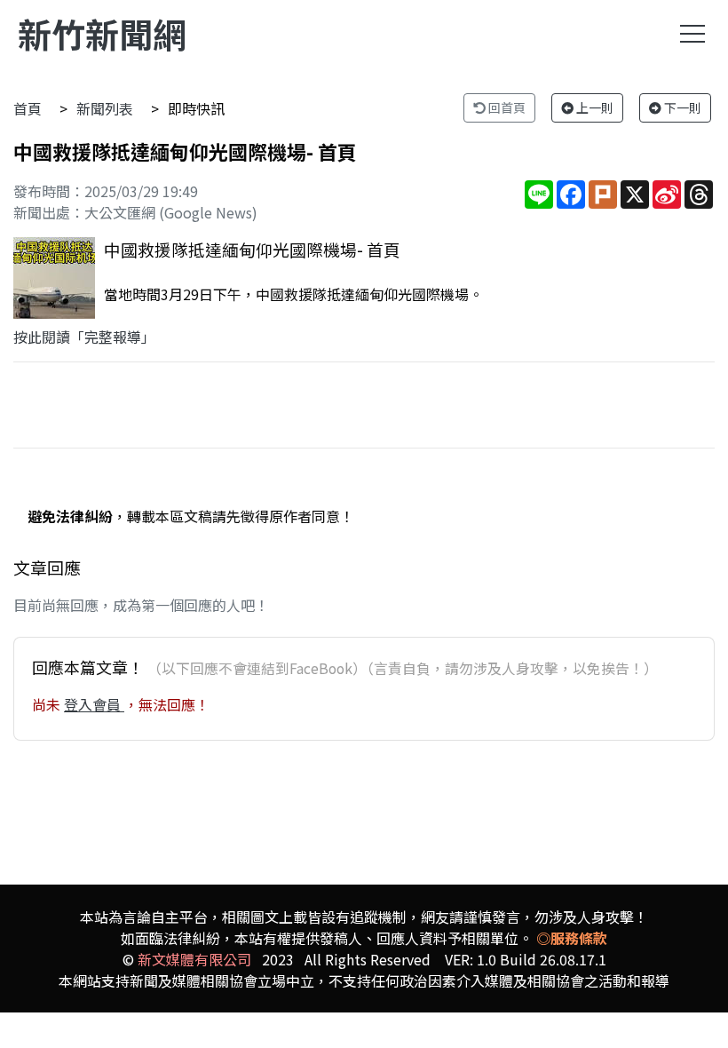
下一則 (681, 107)
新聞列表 (104, 108)
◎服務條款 (571, 938)
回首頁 (506, 107)
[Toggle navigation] (692, 34)
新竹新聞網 (102, 33)
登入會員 (94, 704)
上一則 (593, 107)
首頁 (27, 108)
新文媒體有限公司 (194, 959)
